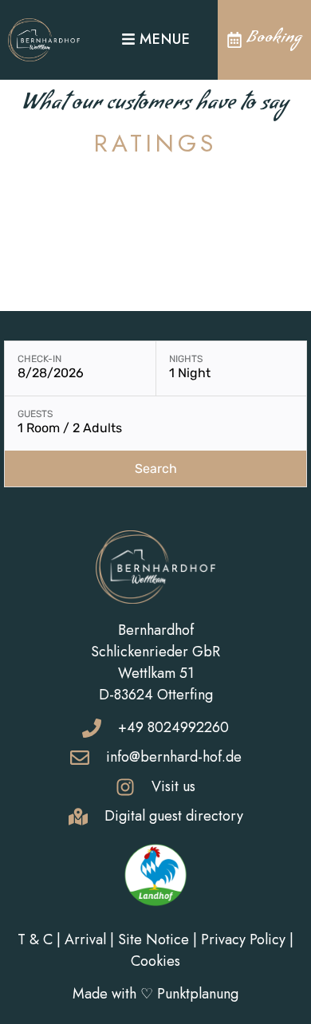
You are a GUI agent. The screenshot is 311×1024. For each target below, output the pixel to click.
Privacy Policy (243, 939)
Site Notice (153, 939)
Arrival (85, 939)
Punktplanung (197, 993)
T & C (35, 939)
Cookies (155, 961)
